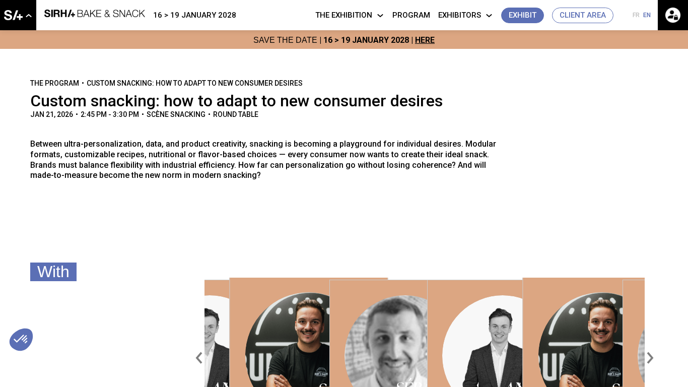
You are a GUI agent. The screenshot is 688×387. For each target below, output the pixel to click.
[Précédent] (200, 358)
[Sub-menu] (28, 16)
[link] (18, 15)
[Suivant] (649, 358)
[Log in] (673, 15)
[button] (522, 15)
